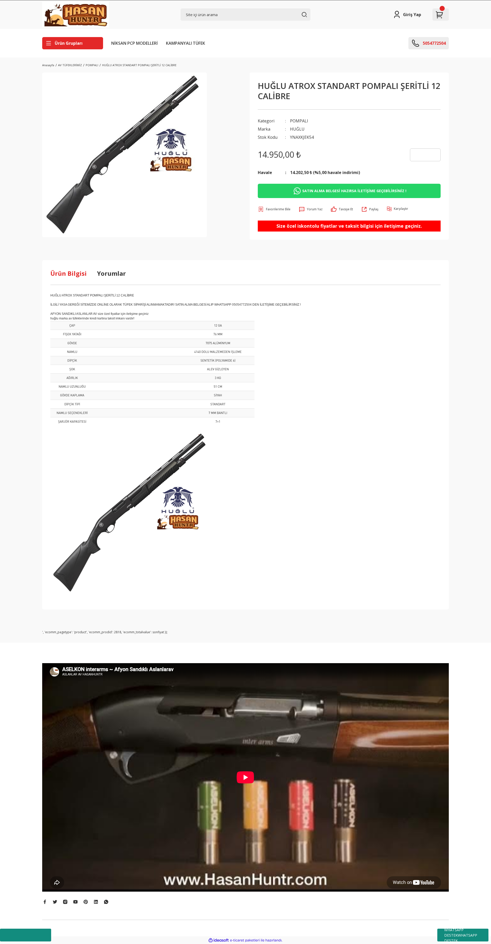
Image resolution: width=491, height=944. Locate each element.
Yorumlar (111, 273)
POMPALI (299, 121)
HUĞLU (297, 129)
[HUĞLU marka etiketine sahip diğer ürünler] (425, 154)
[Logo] (75, 14)
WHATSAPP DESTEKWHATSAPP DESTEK (460, 935)
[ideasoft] (218, 940)
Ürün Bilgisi (68, 273)
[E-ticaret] (245, 940)
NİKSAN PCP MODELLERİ (134, 43)
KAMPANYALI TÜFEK (185, 43)
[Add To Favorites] (274, 209)
